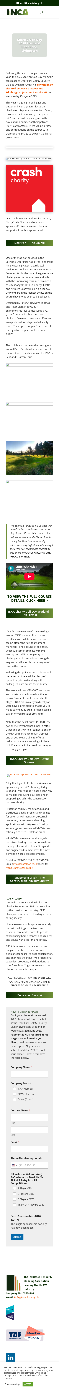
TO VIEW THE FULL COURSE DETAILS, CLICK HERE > (29, 598)
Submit (17, 1236)
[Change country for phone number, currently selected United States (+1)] (14, 1165)
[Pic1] (29, 436)
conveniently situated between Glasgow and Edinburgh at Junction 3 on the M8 (29, 88)
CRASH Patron (26, 1094)
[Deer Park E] (29, 397)
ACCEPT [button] (27, 1384)
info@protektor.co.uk (25, 864)
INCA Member (25, 1088)
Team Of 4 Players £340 (31, 1204)
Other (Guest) (25, 1099)
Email (15, 1142)
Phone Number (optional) (26, 1158)
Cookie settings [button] (12, 1384)
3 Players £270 (26, 1199)
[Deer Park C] (29, 475)
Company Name (21, 1067)
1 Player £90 (24, 1188)
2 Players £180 (26, 1193)
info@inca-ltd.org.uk (26, 1297)
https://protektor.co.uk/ (20, 868)
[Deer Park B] (29, 514)
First (13, 1122)
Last (13, 1135)
